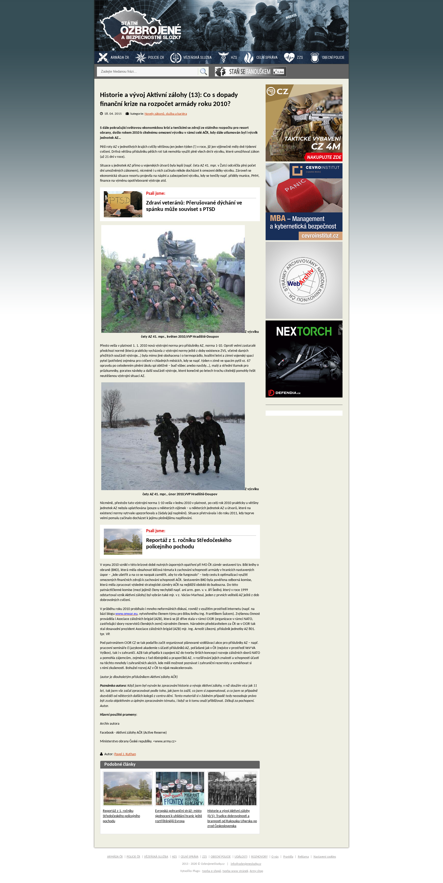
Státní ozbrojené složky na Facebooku (251, 71)
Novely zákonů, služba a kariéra (166, 113)
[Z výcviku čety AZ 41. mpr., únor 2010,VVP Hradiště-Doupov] (173, 489)
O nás (275, 856)
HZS (234, 57)
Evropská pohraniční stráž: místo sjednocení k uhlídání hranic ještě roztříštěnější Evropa (178, 816)
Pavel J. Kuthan (125, 754)
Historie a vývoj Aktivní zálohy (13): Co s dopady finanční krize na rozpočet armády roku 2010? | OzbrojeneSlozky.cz (141, 25)
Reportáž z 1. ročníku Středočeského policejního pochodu (188, 544)
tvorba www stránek (235, 871)
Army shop (256, 871)
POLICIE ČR (156, 57)
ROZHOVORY (259, 856)
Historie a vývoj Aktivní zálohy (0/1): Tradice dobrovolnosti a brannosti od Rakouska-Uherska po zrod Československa (232, 818)
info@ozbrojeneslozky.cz (246, 864)
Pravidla (288, 856)
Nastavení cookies (325, 856)
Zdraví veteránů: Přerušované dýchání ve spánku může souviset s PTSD (194, 206)
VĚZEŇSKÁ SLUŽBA (197, 57)
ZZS (300, 57)
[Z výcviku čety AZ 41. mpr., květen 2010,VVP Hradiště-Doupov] (173, 332)
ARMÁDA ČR (119, 57)
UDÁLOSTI (241, 856)
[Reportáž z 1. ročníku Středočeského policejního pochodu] (128, 788)
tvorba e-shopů (211, 871)
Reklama (303, 856)
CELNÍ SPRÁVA (267, 57)
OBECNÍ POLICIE (333, 57)
